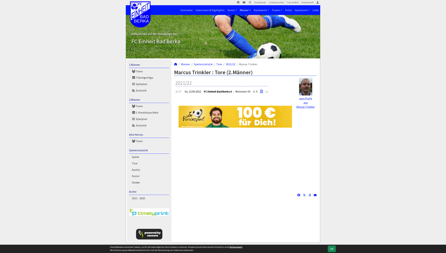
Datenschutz (236, 247)
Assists (136, 169)
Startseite (186, 10)
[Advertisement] (245, 160)
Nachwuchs (260, 10)
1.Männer (134, 64)
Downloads (260, 2)
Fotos (288, 10)
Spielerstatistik (138, 150)
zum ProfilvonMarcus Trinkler (305, 103)
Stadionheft (307, 2)
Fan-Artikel (292, 2)
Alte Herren (136, 134)
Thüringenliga (144, 77)
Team (139, 71)
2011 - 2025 (138, 198)
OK (332, 249)
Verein (231, 10)
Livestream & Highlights (210, 10)
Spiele (135, 157)
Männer (244, 10)
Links (316, 10)
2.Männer (134, 99)
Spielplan (141, 84)
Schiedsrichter (276, 2)
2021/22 (230, 64)
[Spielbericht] (261, 91)
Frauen (276, 10)
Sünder (136, 182)
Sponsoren (301, 10)
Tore (134, 163)
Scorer (136, 176)
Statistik (140, 90)
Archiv (132, 191)
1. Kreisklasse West (147, 112)
